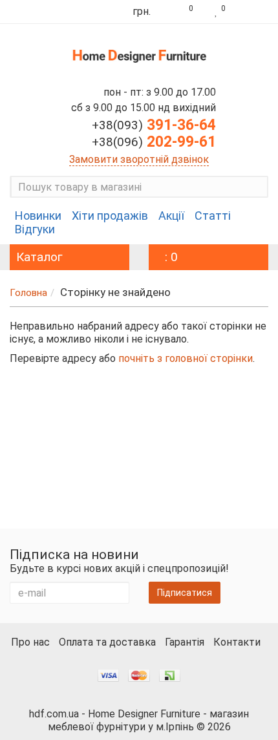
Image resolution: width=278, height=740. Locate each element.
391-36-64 (154, 125)
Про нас (30, 642)
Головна (28, 293)
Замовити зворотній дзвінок (139, 159)
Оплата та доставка (107, 642)
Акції (171, 215)
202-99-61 (154, 142)
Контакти (237, 642)
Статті (213, 215)
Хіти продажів (110, 215)
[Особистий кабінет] (250, 11)
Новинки (38, 215)
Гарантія (184, 642)
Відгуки (35, 229)
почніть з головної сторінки (185, 358)
